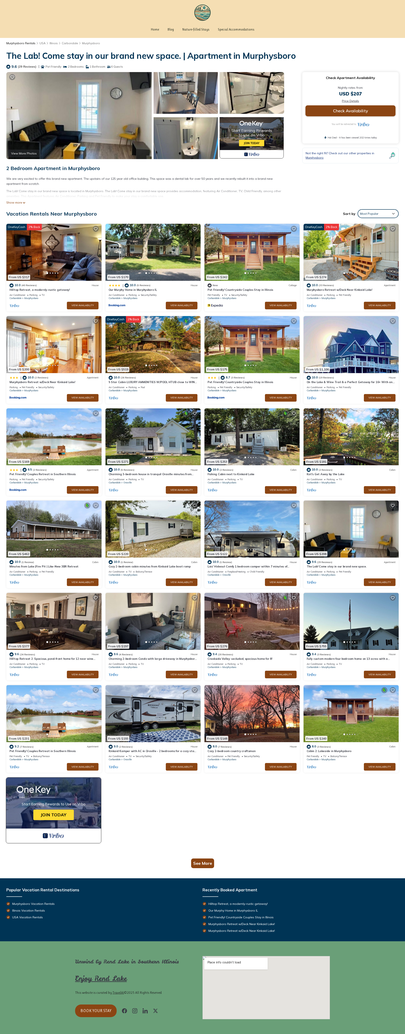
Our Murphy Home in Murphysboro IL (133, 289)
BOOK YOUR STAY (95, 1010)
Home (155, 29)
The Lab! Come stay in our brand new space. (337, 566)
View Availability (83, 305)
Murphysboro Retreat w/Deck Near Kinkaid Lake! (339, 289)
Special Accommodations (236, 29)
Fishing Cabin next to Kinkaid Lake (231, 474)
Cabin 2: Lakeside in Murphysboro (329, 751)
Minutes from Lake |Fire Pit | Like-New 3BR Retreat (43, 566)
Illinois (54, 43)
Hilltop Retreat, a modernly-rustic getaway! (39, 289)
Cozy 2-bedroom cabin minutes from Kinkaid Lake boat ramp (150, 566)
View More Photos (24, 153)
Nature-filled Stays (195, 29)
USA (42, 43)
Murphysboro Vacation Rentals (33, 904)
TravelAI (118, 993)
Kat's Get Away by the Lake (325, 474)
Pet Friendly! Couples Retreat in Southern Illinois (42, 474)
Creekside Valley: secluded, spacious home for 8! (240, 658)
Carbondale (70, 43)
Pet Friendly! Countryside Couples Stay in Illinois (240, 289)
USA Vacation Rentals (27, 917)
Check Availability (350, 110)
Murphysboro (91, 43)
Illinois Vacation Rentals (28, 910)
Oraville (127, 482)
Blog (170, 29)
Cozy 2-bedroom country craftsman (232, 751)
